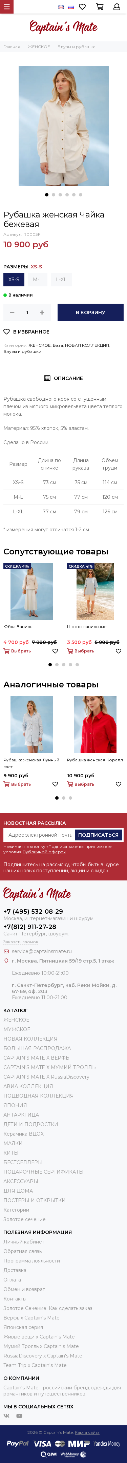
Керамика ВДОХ (23, 1134)
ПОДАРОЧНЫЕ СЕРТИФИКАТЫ (43, 1172)
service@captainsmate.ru (42, 951)
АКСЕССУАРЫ (20, 1181)
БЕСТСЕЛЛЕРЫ (23, 1162)
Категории (16, 1210)
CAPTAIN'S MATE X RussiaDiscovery (46, 1077)
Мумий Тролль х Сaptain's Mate (41, 1346)
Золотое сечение (24, 1219)
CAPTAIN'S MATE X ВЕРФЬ (36, 1058)
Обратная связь (22, 1251)
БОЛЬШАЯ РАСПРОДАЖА (37, 1048)
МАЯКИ (13, 1143)
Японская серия (23, 1327)
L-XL (61, 280)
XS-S (13, 280)
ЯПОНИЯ (15, 1105)
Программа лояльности (31, 1261)
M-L (37, 280)
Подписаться (98, 835)
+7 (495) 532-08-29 (33, 911)
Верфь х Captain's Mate (31, 1318)
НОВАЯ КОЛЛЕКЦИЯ (87, 345)
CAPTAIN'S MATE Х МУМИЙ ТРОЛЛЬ (49, 1067)
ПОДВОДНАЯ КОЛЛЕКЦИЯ (38, 1096)
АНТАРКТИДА (21, 1115)
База (58, 345)
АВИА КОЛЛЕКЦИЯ (28, 1086)
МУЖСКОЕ (16, 1029)
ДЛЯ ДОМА (18, 1191)
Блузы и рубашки (22, 351)
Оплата (12, 1280)
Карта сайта (87, 1432)
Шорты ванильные (87, 626)
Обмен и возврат (24, 1289)
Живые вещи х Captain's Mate (39, 1337)
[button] (46, 194)
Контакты (14, 1299)
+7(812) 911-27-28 (29, 927)
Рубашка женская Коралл (95, 759)
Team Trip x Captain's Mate (35, 1365)
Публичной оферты (44, 851)
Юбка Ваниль (17, 626)
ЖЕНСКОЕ (39, 345)
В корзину (90, 312)
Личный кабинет (23, 1242)
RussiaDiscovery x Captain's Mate (42, 1356)
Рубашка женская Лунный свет (31, 763)
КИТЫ (11, 1153)
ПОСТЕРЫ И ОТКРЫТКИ (34, 1200)
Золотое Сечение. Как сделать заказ (47, 1308)
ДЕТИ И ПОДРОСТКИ (30, 1124)
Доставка (14, 1270)
